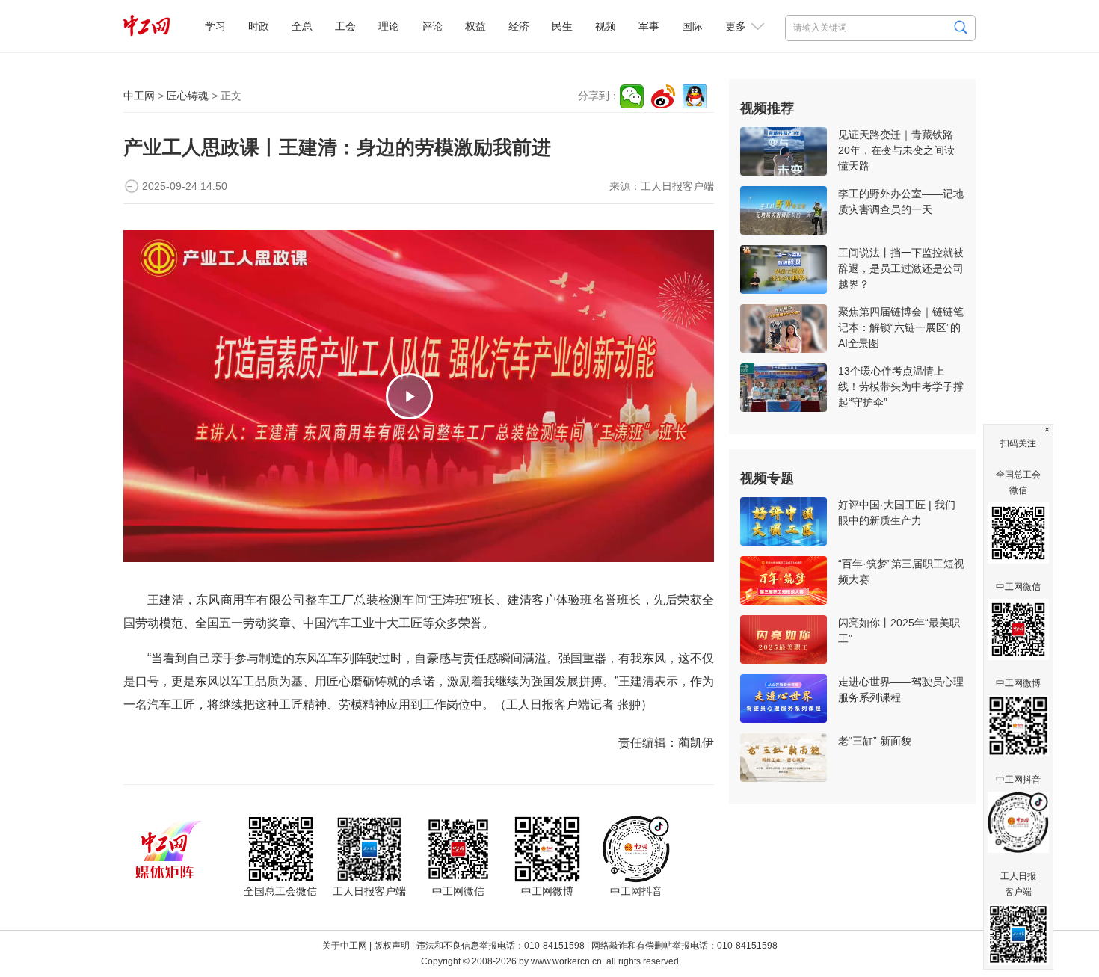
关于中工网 (344, 945)
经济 (518, 26)
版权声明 (392, 945)
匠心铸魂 (188, 96)
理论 (388, 26)
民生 (562, 26)
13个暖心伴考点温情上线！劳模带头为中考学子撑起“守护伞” (901, 386)
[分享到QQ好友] (694, 96)
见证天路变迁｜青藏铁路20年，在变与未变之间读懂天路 (896, 150)
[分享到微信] (632, 96)
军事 (648, 26)
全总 (302, 26)
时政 (258, 26)
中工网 (139, 96)
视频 (605, 26)
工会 (345, 26)
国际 (692, 26)
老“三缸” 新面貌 (874, 741)
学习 (215, 26)
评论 (432, 26)
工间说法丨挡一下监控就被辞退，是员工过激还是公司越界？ (901, 268)
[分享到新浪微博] (663, 96)
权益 (475, 26)
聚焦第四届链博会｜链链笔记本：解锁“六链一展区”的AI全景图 (901, 327)
